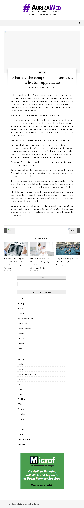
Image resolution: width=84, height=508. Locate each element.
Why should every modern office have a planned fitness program (67, 261)
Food (20, 349)
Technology (23, 429)
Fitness (21, 344)
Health (42, 72)
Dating (21, 314)
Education (22, 324)
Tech (20, 424)
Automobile (23, 299)
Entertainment (24, 329)
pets (20, 394)
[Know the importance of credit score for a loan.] (75, 230)
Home (20, 369)
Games (21, 354)
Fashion (21, 334)
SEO (20, 404)
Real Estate (23, 399)
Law (19, 384)
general (21, 359)
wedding (22, 444)
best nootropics (28, 111)
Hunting (21, 379)
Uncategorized (24, 439)
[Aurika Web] (42, 9)
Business (21, 309)
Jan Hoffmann (51, 87)
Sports (21, 419)
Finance (21, 339)
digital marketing (25, 319)
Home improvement (27, 374)
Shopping (22, 409)
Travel (20, 434)
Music (20, 389)
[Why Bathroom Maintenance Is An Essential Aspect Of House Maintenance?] (9, 230)
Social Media (23, 414)
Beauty (21, 304)
